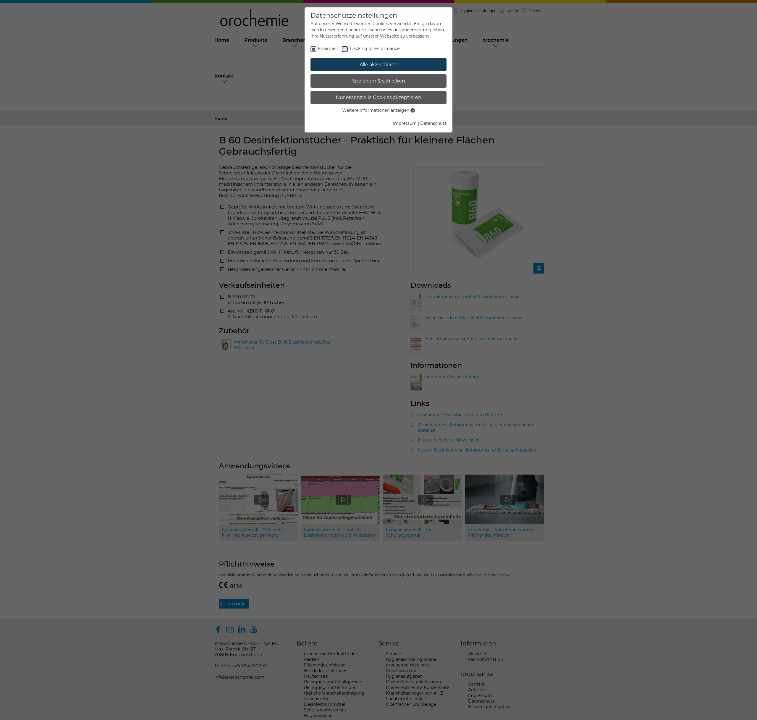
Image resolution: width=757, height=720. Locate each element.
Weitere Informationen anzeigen (376, 110)
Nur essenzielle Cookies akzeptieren (378, 97)
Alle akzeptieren (379, 64)
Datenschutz (433, 123)
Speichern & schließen (378, 81)
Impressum (405, 123)
